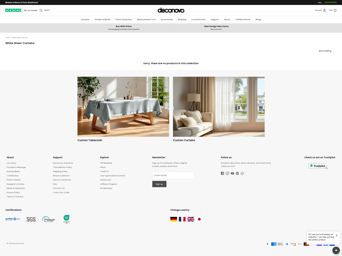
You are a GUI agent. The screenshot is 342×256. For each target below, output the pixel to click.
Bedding (182, 19)
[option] (123, 110)
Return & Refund (61, 175)
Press (103, 167)
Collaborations (242, 19)
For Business (106, 188)
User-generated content (112, 175)
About (227, 19)
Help (319, 2)
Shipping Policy (60, 171)
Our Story (11, 163)
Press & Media (14, 179)
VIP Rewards (106, 163)
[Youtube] (232, 173)
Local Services (198, 19)
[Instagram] (227, 173)
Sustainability (331, 2)
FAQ (55, 184)
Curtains (85, 19)
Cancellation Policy (62, 167)
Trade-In (104, 171)
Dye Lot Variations (62, 179)
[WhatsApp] (242, 173)
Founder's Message (16, 167)
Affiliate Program (108, 184)
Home (7, 38)
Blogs (258, 19)
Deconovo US (18, 243)
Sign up (159, 184)
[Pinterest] (237, 173)
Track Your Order (61, 192)
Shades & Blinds (102, 19)
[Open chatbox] (336, 250)
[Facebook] (222, 173)
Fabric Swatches (123, 19)
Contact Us (59, 188)
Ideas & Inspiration (16, 188)
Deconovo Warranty (63, 163)
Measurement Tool (146, 19)
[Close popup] (335, 234)
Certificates (13, 175)
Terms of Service (15, 196)
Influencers (105, 179)
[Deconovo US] (171, 10)
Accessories (167, 19)
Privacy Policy (13, 192)
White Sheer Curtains (20, 38)
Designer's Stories (15, 184)
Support (215, 19)
